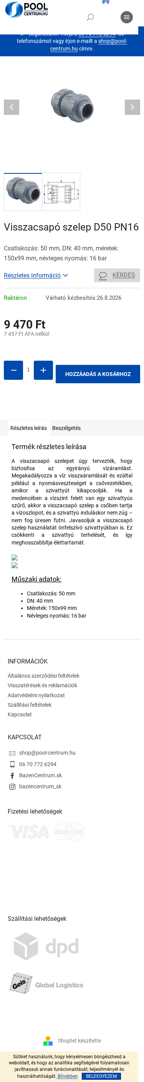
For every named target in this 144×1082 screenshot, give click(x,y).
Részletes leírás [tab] (28, 428)
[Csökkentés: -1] (13, 370)
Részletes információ (32, 275)
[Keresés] (90, 17)
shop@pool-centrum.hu (47, 753)
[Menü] (126, 17)
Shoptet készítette (79, 1040)
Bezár (57, 409)
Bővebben (67, 1076)
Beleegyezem (101, 1076)
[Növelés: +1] (43, 370)
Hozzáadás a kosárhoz (98, 374)
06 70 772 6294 (37, 764)
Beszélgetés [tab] (66, 428)
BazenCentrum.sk (40, 775)
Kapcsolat (20, 714)
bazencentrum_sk (40, 786)
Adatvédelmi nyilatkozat (36, 695)
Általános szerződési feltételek (43, 676)
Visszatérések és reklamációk (42, 685)
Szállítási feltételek (29, 705)
